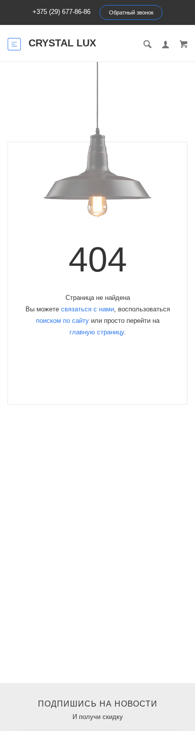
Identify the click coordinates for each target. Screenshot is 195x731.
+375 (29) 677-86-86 (61, 11)
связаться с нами (87, 309)
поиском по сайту (62, 320)
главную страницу (97, 332)
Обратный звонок (131, 12)
